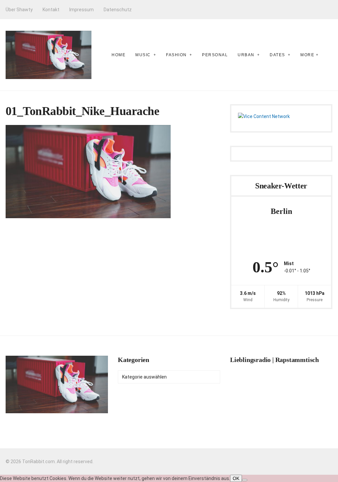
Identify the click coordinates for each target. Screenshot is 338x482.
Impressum (81, 9)
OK (236, 478)
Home (118, 55)
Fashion (176, 55)
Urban (246, 55)
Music (143, 55)
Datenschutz (118, 9)
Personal (215, 55)
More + (309, 55)
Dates (277, 55)
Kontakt (51, 9)
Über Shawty (19, 9)
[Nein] (244, 480)
